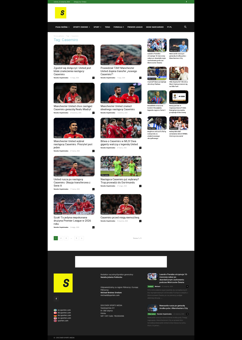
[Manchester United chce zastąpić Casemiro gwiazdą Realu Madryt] (74, 93)
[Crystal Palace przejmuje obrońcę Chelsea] (157, 73)
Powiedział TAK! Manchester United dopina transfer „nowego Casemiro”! (119, 71)
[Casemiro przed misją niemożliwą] (121, 204)
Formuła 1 (119, 27)
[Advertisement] (140, 12)
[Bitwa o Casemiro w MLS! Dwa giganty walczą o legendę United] (121, 128)
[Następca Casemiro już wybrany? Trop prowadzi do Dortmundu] (121, 166)
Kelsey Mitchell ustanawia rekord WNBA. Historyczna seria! (178, 134)
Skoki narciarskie (155, 27)
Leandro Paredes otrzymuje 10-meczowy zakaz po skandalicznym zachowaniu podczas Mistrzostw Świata (156, 58)
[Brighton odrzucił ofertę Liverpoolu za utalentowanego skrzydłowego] (157, 123)
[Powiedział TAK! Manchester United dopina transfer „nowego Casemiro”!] (121, 55)
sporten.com (63, 320)
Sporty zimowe (80, 27)
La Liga (56, 102)
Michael (157, 286)
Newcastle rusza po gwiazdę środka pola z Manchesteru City (177, 56)
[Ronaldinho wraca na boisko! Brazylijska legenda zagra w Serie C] (157, 97)
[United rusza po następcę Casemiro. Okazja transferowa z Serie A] (74, 166)
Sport (96, 27)
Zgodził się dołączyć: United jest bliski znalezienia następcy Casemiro (72, 71)
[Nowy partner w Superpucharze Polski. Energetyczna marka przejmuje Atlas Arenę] (178, 97)
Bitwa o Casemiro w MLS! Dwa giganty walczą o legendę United (119, 143)
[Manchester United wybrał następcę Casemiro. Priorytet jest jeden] (74, 128)
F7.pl (169, 27)
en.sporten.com (64, 318)
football (150, 50)
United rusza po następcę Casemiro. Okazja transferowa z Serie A (72, 182)
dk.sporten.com (64, 312)
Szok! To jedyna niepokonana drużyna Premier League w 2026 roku (72, 220)
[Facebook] (186, 2)
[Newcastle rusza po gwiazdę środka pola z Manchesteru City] (178, 45)
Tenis (107, 27)
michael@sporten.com (110, 295)
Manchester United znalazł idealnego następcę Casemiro (118, 108)
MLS (102, 137)
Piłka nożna (61, 27)
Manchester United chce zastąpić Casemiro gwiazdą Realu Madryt (73, 108)
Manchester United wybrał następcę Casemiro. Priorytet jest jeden (73, 144)
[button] (185, 27)
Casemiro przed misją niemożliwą (120, 217)
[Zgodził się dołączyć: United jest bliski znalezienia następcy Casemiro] (74, 55)
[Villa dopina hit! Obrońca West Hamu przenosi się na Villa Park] (178, 73)
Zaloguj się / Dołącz (80, 2)
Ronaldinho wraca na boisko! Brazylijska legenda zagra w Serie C (156, 108)
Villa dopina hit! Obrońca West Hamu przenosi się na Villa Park (178, 84)
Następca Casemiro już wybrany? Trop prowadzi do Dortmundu (120, 181)
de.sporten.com (64, 315)
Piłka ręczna (173, 102)
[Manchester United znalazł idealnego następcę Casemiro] (121, 93)
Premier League (135, 27)
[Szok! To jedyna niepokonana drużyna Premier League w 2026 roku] (74, 204)
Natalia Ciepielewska (61, 78)
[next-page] (82, 238)
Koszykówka (173, 128)
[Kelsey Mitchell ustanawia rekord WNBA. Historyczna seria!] (178, 123)
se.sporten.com (64, 310)
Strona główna (59, 36)
